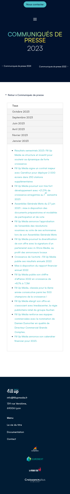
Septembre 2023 (22, 117)
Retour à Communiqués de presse (26, 95)
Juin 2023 (18, 123)
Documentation (15, 431)
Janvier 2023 (20, 141)
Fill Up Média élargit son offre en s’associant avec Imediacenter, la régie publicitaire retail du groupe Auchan (36, 305)
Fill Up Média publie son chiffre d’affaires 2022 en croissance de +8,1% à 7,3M (33, 279)
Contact (11, 438)
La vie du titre (14, 424)
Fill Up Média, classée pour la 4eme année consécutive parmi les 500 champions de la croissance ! (34, 292)
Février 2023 (20, 135)
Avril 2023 (18, 129)
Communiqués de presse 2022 (52, 66)
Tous (15, 105)
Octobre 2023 (20, 111)
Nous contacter (35, 4)
